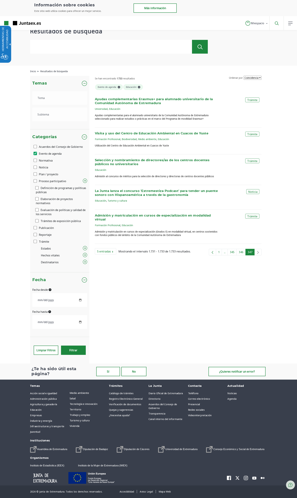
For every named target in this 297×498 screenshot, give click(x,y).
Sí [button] (108, 371)
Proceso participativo (52, 181)
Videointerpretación (200, 415)
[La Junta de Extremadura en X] (237, 478)
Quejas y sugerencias (121, 409)
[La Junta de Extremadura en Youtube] (254, 478)
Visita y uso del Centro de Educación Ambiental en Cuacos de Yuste (151, 133)
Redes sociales (196, 409)
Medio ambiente (147, 139)
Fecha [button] (39, 280)
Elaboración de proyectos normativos (54, 201)
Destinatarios (50, 262)
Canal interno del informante (165, 419)
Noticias (232, 393)
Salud (73, 398)
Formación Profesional (107, 139)
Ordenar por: (236, 77)
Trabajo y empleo (80, 415)
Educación (114, 108)
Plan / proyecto (48, 174)
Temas (39, 83)
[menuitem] (88, 393)
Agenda (231, 398)
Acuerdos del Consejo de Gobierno (60, 147)
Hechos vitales (50, 255)
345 (233, 252)
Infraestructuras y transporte (47, 426)
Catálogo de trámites (121, 393)
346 (242, 252)
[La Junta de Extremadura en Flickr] (262, 478)
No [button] (134, 371)
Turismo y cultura (117, 200)
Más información (155, 8)
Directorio (154, 398)
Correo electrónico (199, 398)
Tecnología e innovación (83, 404)
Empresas (36, 415)
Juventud (35, 431)
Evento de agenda (50, 154)
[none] (258, 252)
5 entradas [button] (106, 252)
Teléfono (193, 393)
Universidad (101, 108)
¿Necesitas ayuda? (119, 415)
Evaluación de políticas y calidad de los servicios (61, 212)
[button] (256, 23)
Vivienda (74, 426)
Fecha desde (40, 290)
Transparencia (156, 413)
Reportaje (45, 235)
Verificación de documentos (125, 404)
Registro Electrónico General (125, 398)
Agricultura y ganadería (43, 404)
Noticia (43, 167)
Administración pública (43, 398)
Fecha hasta (40, 312)
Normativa (45, 160)
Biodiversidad (129, 139)
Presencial (194, 404)
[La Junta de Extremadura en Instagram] (246, 478)
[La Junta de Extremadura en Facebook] (229, 478)
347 (251, 252)
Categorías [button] (44, 137)
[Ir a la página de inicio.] (16, 23)
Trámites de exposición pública (60, 221)
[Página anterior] (212, 252)
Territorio (75, 409)
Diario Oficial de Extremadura (165, 393)
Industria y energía (41, 420)
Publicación (46, 228)
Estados (46, 248)
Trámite (43, 242)
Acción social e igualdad (43, 393)
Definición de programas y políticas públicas (61, 190)
